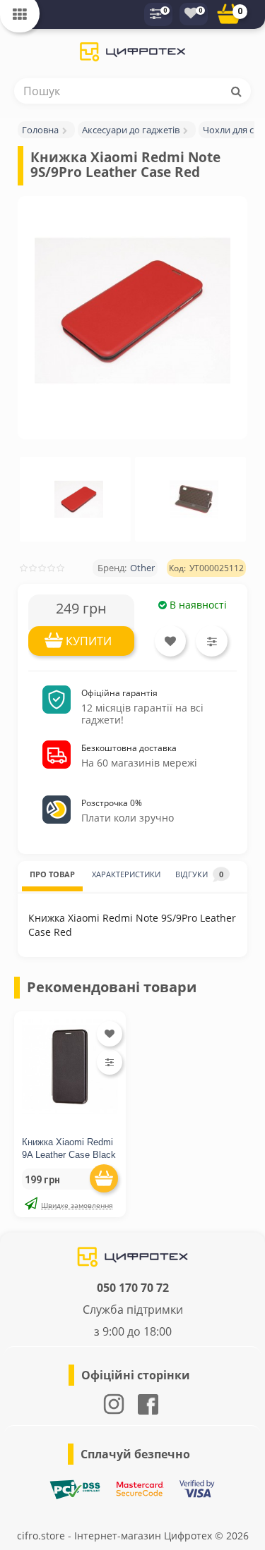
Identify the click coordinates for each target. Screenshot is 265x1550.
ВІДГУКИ (199, 874)
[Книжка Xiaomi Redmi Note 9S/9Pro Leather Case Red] (132, 310)
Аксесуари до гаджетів (130, 129)
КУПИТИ (89, 641)
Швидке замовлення (77, 1205)
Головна (40, 129)
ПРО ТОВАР (52, 874)
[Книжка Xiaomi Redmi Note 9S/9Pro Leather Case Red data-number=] (79, 499)
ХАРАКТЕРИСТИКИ (126, 874)
